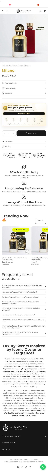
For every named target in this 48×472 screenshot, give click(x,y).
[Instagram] (22, 467)
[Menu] (2, 11)
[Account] (40, 10)
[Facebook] (18, 467)
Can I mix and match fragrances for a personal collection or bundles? (20, 333)
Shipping (8, 146)
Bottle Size (8, 93)
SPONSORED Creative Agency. (32, 462)
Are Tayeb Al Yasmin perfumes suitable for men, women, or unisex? (20, 303)
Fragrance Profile (11, 83)
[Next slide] (43, 245)
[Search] (7, 10)
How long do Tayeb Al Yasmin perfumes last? (19, 292)
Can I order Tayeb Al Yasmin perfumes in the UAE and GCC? (23, 321)
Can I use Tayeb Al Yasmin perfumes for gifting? (20, 297)
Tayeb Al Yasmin (15, 459)
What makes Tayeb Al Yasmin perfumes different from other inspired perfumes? (23, 327)
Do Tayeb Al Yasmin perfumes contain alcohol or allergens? (21, 309)
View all (41, 221)
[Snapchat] (30, 467)
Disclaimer (8, 141)
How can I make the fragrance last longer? (18, 315)
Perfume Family (10, 88)
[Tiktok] (26, 467)
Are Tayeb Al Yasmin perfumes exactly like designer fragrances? (22, 286)
